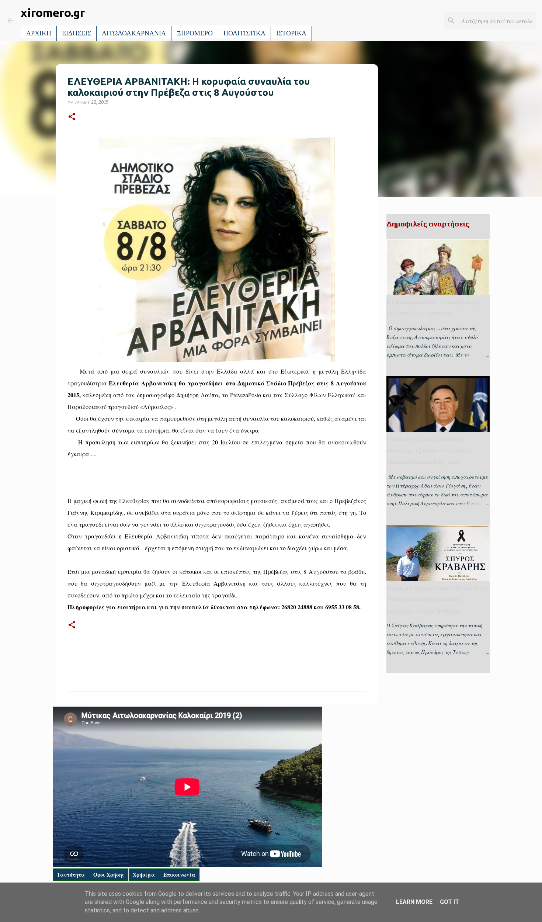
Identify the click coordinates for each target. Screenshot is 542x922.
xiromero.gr (53, 12)
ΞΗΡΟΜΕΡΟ (195, 33)
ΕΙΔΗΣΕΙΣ (76, 33)
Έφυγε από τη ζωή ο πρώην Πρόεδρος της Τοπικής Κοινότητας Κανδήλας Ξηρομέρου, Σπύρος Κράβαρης (437, 599)
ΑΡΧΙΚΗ (38, 33)
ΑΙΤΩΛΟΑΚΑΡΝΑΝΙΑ (134, 33)
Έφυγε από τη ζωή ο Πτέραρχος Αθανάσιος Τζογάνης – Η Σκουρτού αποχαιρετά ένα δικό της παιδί (429, 450)
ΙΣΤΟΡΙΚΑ (291, 33)
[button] (71, 117)
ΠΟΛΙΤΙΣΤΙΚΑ (244, 33)
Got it (449, 901)
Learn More (414, 901)
